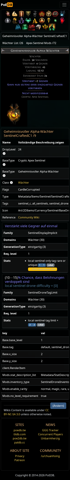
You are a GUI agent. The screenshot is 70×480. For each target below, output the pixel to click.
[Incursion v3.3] (41, 20)
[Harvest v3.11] (62, 13)
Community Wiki (28, 217)
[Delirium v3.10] (7, 20)
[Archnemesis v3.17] (28, 13)
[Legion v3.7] (21, 20)
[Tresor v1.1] (38, 27)
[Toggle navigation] (64, 4)
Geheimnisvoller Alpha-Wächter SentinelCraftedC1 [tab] (34, 36)
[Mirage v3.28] (7, 13)
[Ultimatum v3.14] (41, 13)
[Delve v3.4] (35, 20)
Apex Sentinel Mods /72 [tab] (41, 43)
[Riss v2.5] (62, 20)
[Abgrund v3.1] (55, 20)
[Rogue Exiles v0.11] (52, 27)
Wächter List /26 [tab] (12, 43)
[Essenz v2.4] (18, 27)
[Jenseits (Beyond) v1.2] (31, 27)
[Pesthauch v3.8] (14, 20)
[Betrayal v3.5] (28, 20)
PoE (6, 4)
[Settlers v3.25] (14, 13)
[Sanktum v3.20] (21, 13)
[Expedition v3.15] (35, 13)
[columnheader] (9, 142)
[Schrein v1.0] (45, 27)
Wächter (23, 182)
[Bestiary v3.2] (48, 20)
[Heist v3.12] (55, 13)
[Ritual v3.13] (48, 13)
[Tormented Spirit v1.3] (24, 27)
